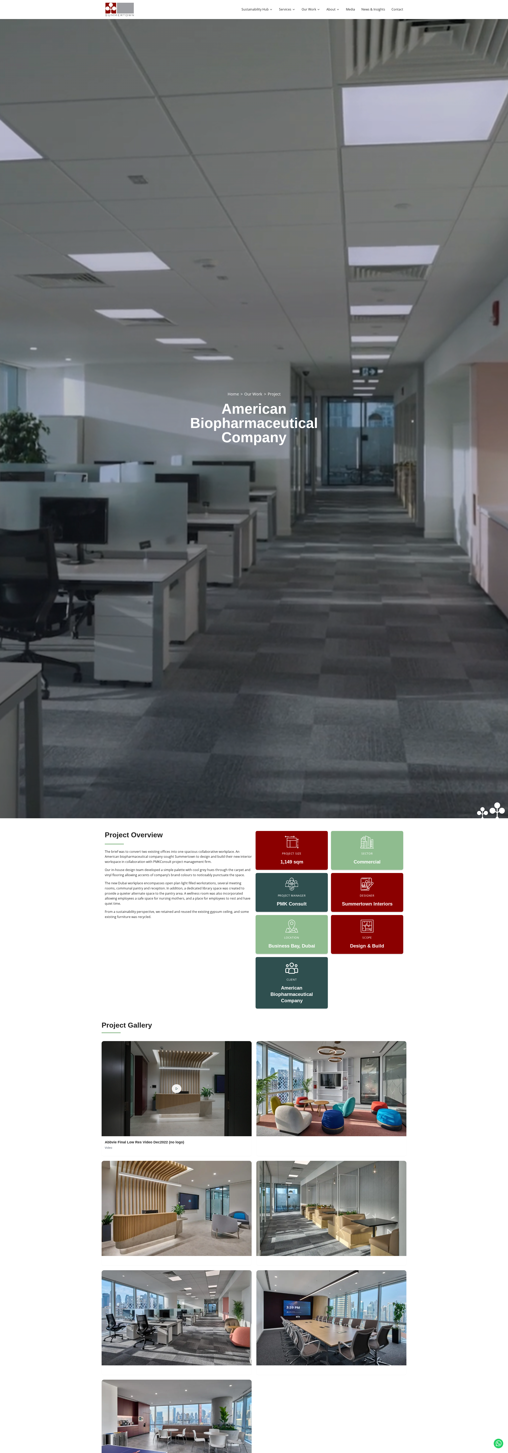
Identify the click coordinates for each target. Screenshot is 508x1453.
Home (233, 394)
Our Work (253, 394)
